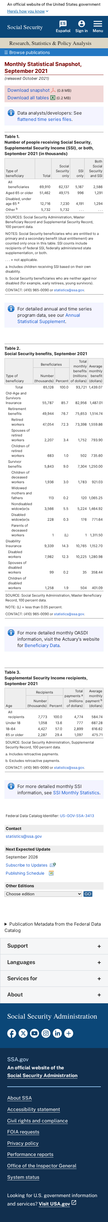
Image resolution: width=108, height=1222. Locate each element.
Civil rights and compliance (37, 1121)
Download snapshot (29, 90)
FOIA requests (23, 1132)
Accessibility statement (33, 1109)
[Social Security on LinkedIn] (57, 1035)
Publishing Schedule (25, 873)
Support (17, 945)
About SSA (19, 1098)
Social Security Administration (42, 1075)
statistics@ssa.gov (24, 836)
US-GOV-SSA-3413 (77, 815)
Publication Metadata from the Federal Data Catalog (52, 927)
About (15, 994)
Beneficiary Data (42, 645)
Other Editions (20, 885)
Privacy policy (23, 1143)
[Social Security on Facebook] (11, 1035)
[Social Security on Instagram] (45, 1035)
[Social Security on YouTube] (34, 1035)
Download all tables (28, 97)
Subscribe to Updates (26, 865)
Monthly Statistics (76, 792)
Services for (22, 978)
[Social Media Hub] (68, 1035)
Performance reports (30, 1154)
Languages (21, 962)
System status (23, 1177)
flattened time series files (44, 119)
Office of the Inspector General (41, 1166)
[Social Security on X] (23, 1035)
